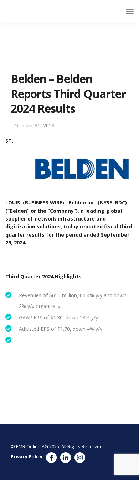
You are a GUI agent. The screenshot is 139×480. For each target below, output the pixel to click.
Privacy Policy (26, 456)
